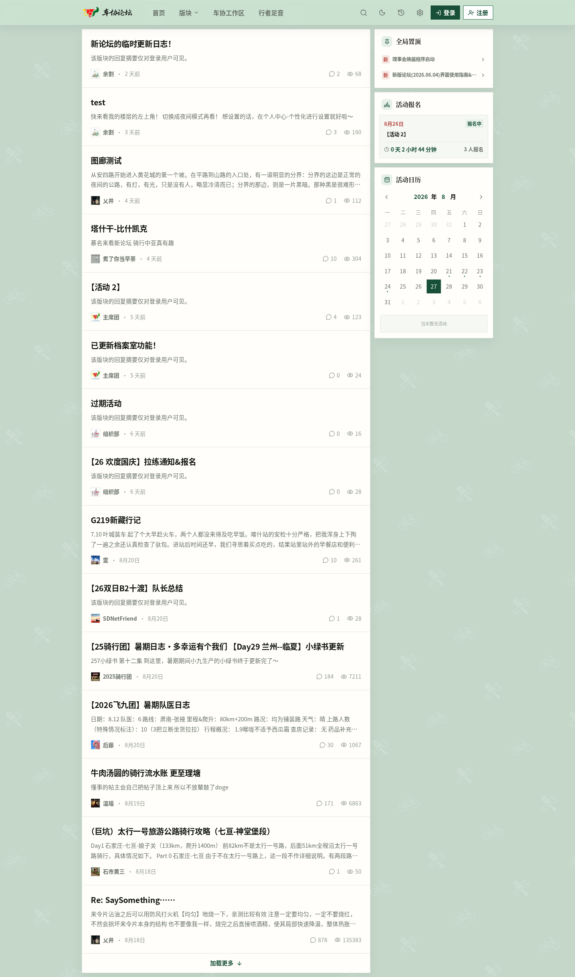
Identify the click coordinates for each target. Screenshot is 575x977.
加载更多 (222, 963)
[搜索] (363, 12)
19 (418, 271)
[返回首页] (107, 12)
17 (388, 271)
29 (418, 224)
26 (418, 286)
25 (403, 286)
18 (403, 271)
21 (449, 271)
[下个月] (481, 197)
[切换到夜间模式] (382, 12)
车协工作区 (228, 12)
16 (480, 255)
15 (465, 255)
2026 (421, 196)
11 (403, 255)
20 (434, 271)
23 (480, 271)
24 (388, 286)
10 (388, 255)
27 (388, 224)
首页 (159, 12)
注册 (482, 12)
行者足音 (271, 12)
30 (434, 224)
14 (449, 255)
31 (449, 224)
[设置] (420, 12)
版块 (185, 12)
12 (418, 255)
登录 (449, 12)
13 (434, 255)
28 (403, 224)
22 (465, 271)
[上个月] (386, 197)
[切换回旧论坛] (401, 12)
